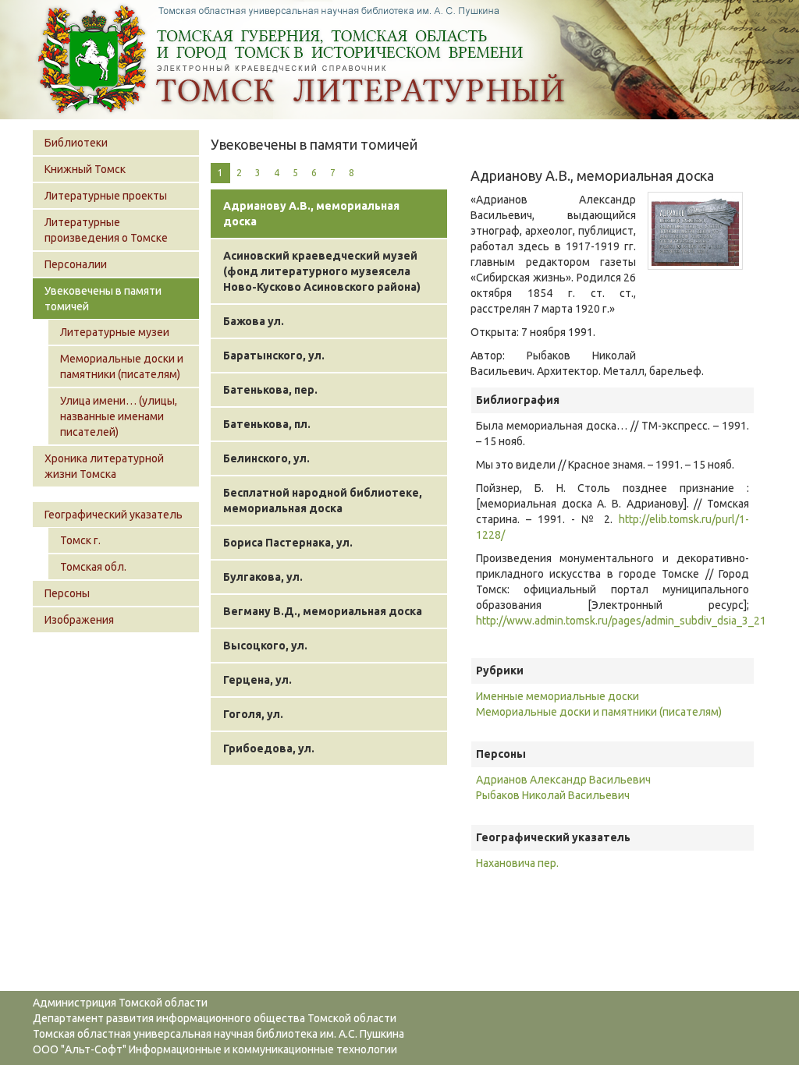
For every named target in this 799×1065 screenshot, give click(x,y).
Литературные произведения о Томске (106, 230)
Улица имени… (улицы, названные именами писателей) (118, 416)
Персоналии (75, 264)
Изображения (79, 620)
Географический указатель (113, 514)
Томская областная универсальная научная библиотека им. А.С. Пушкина (218, 1034)
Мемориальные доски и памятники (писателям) (121, 366)
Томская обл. (93, 567)
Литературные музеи (114, 332)
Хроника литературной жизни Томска (104, 466)
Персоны (67, 593)
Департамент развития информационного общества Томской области (214, 1018)
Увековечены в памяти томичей (103, 299)
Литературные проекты (105, 195)
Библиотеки (76, 142)
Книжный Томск (85, 169)
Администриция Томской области (120, 1002)
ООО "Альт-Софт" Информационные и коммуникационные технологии (215, 1049)
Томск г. (80, 540)
